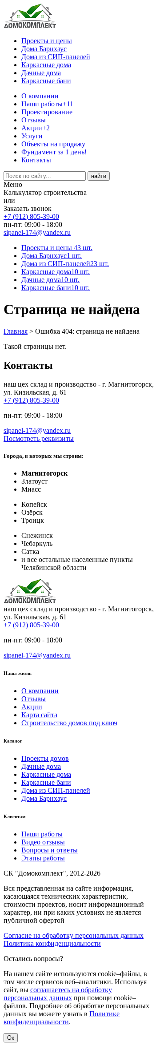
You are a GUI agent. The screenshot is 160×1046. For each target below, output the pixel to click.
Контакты (36, 160)
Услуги (32, 136)
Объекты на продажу (53, 144)
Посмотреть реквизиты (39, 438)
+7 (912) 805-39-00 (31, 216)
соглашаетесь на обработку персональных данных (58, 994)
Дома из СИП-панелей (55, 57)
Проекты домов (45, 758)
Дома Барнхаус (44, 49)
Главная (16, 331)
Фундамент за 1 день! (54, 152)
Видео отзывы (43, 842)
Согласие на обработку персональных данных (74, 935)
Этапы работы (43, 858)
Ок (10, 1037)
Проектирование (46, 112)
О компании (40, 96)
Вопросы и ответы (49, 850)
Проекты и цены (46, 40)
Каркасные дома (46, 65)
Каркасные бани (46, 81)
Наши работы (47, 104)
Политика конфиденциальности (52, 943)
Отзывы (33, 120)
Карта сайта (39, 715)
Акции (35, 128)
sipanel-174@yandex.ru (37, 232)
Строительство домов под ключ (69, 723)
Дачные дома (41, 73)
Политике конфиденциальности (62, 1018)
